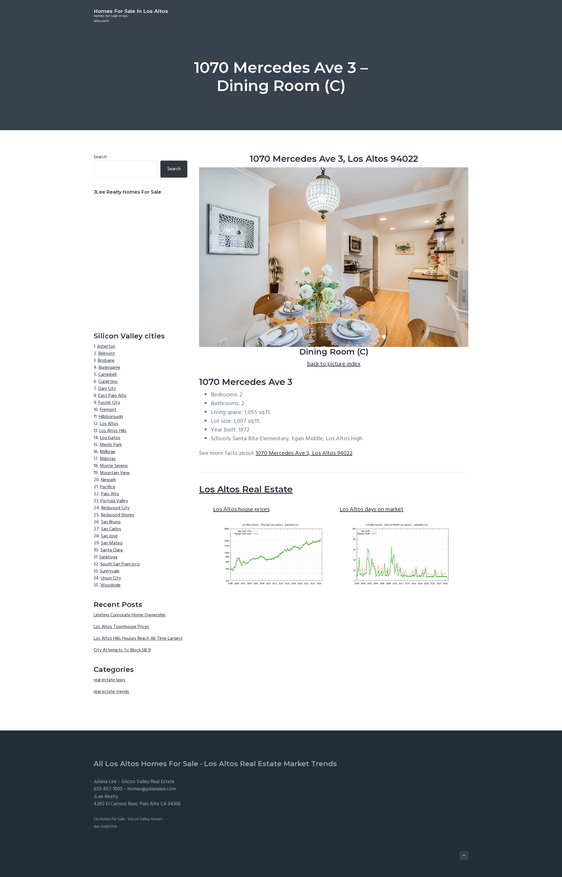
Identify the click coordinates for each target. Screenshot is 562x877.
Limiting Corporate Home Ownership (130, 615)
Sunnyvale (109, 571)
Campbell (107, 375)
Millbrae (107, 452)
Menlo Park (111, 445)
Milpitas (108, 459)
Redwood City (115, 508)
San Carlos (111, 529)
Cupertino (108, 382)
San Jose (109, 536)
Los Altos (109, 424)
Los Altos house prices (241, 509)
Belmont (106, 353)
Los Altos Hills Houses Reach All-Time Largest (138, 638)
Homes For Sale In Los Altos (131, 11)
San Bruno (111, 522)
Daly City (107, 389)
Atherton (106, 346)
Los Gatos (110, 438)
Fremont (108, 410)
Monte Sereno (114, 466)
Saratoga (108, 557)
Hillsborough (111, 417)
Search (100, 157)
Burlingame (109, 368)
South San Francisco (120, 564)
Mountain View (115, 473)
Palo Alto (110, 494)
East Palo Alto (112, 396)
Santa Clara (111, 550)
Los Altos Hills (112, 431)
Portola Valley (114, 501)
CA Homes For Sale (109, 819)
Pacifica (107, 487)
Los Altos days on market (371, 509)
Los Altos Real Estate (246, 489)
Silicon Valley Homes (145, 819)
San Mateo (112, 543)
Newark (108, 480)
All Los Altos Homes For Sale (146, 763)
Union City (111, 578)
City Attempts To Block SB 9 (122, 650)
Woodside (110, 585)
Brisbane (106, 360)
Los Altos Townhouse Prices (121, 627)
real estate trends (111, 692)
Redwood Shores (117, 515)
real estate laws (109, 680)
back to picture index (334, 364)
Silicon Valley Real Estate (147, 782)
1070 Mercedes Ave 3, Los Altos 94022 (304, 453)
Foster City (109, 403)
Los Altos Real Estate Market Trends (270, 763)
